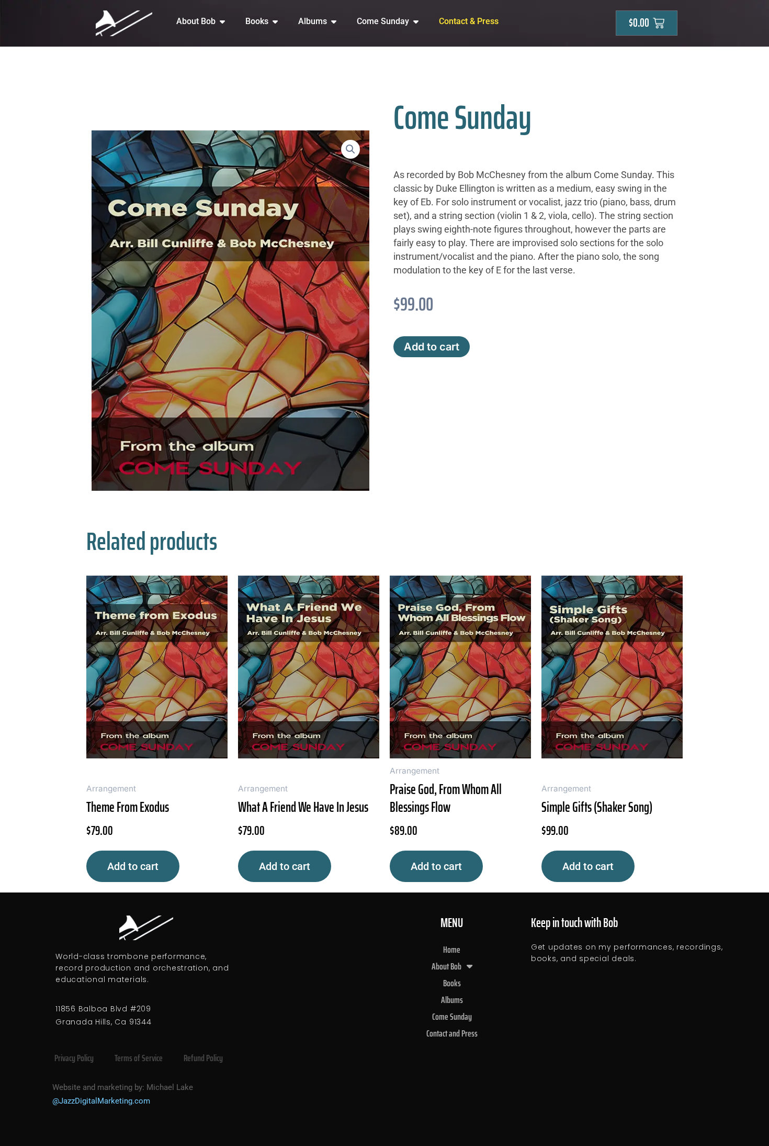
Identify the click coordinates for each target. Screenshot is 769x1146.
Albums (452, 1000)
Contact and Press (452, 1033)
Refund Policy (203, 1058)
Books (452, 983)
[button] (350, 149)
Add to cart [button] (133, 866)
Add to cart (431, 346)
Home (451, 949)
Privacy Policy (74, 1058)
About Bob (446, 966)
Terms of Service (139, 1058)
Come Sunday (452, 1016)
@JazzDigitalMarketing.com (101, 1101)
